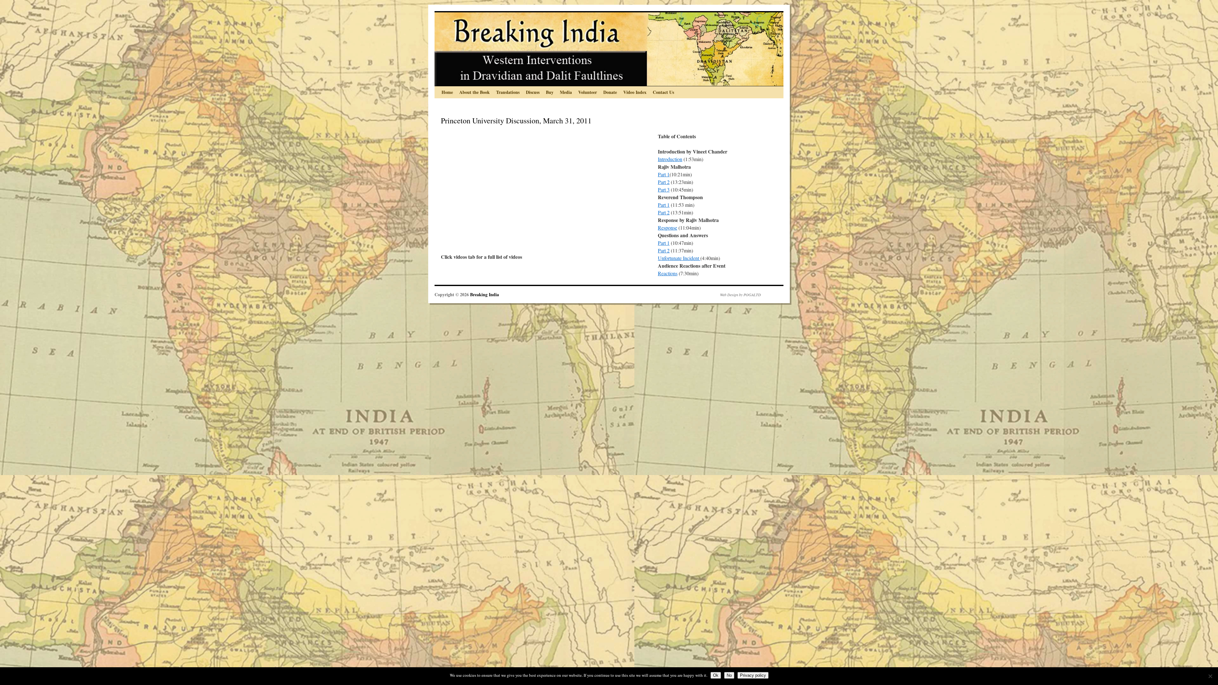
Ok (715, 675)
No (729, 675)
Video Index (634, 92)
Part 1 (664, 174)
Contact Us (663, 92)
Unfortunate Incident (679, 258)
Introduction (670, 159)
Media (566, 92)
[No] (1210, 676)
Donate (610, 92)
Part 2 (664, 182)
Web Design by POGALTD (740, 294)
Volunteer (587, 92)
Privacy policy (753, 675)
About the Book (474, 92)
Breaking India (484, 294)
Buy (549, 92)
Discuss (533, 92)
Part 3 (664, 189)
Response (667, 227)
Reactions (668, 273)
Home (447, 92)
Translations (508, 92)
